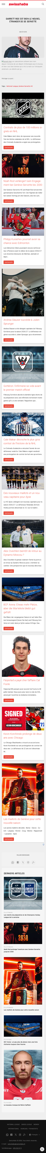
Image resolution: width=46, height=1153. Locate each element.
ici (20, 69)
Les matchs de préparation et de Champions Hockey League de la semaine (22, 916)
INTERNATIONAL (13, 1129)
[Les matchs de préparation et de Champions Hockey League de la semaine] (23, 893)
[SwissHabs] (18, 4)
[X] (23, 862)
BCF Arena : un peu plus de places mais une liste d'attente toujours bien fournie (21, 1043)
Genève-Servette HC (26, 86)
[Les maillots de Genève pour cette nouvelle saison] (23, 981)
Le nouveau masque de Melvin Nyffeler (17, 1105)
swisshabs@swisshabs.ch (16, 1144)
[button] (3, 4)
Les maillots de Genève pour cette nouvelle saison (21, 1010)
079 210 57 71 (17, 1148)
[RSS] (33, 862)
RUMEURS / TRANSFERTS (29, 1129)
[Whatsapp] (13, 862)
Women (36, 1124)
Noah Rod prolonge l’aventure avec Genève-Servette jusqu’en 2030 (22, 950)
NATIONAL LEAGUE (13, 1124)
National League (12, 86)
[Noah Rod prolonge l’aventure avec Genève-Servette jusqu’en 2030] (23, 933)
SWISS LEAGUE (26, 1124)
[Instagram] (28, 862)
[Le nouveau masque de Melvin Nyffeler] (23, 1075)
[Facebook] (18, 862)
